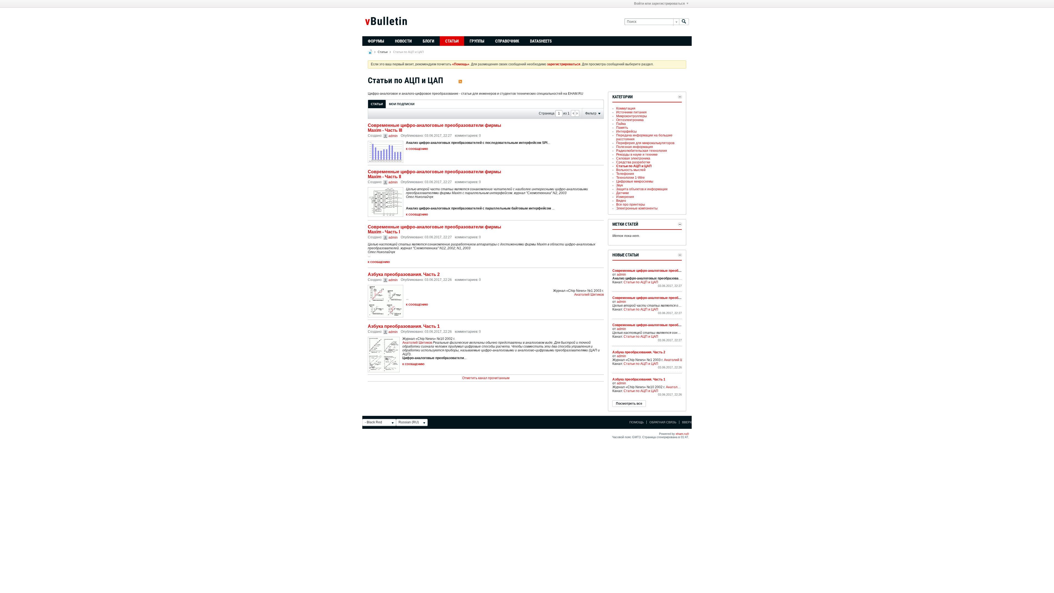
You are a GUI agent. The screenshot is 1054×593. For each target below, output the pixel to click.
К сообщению (417, 148)
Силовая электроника (633, 158)
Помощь (636, 422)
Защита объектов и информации (642, 189)
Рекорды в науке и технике (637, 154)
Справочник (507, 41)
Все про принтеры (630, 204)
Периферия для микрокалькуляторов (645, 143)
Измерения (625, 197)
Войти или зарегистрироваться (659, 3)
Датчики (622, 193)
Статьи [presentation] (377, 104)
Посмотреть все (629, 403)
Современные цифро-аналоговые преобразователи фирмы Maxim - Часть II (674, 298)
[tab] (377, 104)
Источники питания (631, 112)
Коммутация (625, 108)
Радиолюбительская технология (641, 151)
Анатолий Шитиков (589, 294)
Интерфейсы (626, 131)
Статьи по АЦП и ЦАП (634, 166)
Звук (619, 185)
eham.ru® (682, 433)
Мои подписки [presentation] (401, 104)
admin (393, 136)
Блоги (428, 41)
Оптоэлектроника (630, 120)
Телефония (625, 174)
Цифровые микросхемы (634, 181)
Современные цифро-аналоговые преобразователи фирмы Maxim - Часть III (674, 271)
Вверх (687, 422)
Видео (621, 201)
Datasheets (541, 41)
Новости (403, 41)
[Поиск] (684, 21)
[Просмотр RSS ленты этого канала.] (460, 80)
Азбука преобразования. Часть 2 (404, 274)
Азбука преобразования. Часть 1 (404, 326)
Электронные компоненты (637, 208)
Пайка (621, 124)
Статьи (452, 41)
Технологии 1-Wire (630, 178)
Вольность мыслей (631, 170)
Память (622, 128)
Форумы (376, 41)
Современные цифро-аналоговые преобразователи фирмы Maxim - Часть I (673, 325)
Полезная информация (634, 147)
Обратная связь (662, 422)
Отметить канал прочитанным (485, 378)
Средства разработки (633, 162)
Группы (477, 41)
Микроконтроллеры (631, 116)
